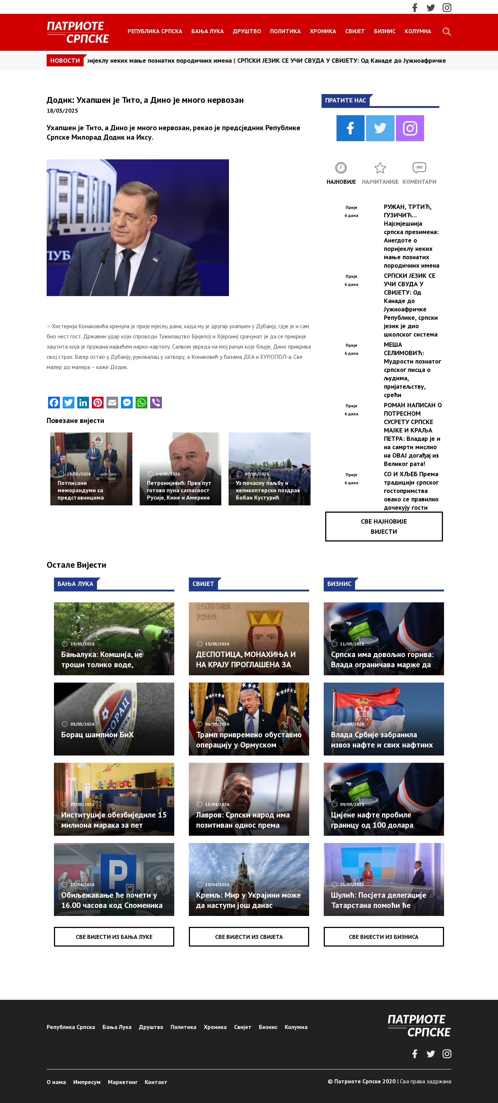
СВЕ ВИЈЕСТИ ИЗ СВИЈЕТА (249, 936)
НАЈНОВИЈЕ (341, 181)
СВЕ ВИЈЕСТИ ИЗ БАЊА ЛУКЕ (114, 936)
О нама (56, 1081)
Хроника (323, 31)
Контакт (156, 1081)
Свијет (355, 31)
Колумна (418, 31)
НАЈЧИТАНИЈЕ (380, 181)
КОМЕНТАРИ (419, 181)
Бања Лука (207, 31)
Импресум (87, 1081)
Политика (285, 31)
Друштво (247, 31)
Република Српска (155, 31)
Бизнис (385, 31)
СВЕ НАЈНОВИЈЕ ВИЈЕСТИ (384, 526)
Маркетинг (122, 1081)
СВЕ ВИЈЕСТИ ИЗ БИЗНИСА (384, 936)
